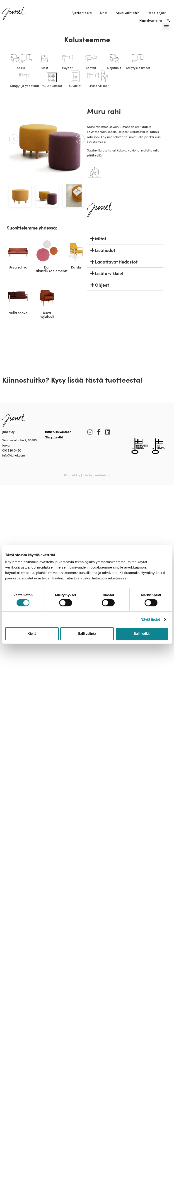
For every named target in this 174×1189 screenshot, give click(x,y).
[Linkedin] (107, 432)
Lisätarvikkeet (99, 85)
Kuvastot (75, 85)
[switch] (65, 602)
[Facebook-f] (99, 432)
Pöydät (67, 68)
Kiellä (31, 633)
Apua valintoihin (127, 12)
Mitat (100, 238)
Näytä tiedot (150, 619)
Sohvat (91, 68)
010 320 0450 (11, 450)
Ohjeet (102, 285)
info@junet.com (13, 455)
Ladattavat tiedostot (116, 262)
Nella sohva (18, 312)
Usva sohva (18, 266)
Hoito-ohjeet (156, 12)
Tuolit (44, 68)
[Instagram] (90, 432)
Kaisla (76, 266)
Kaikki (21, 68)
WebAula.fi (102, 475)
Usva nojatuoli (47, 314)
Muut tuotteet (52, 85)
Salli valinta (87, 633)
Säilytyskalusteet (138, 68)
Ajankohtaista (82, 12)
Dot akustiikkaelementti (52, 268)
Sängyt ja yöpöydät (24, 85)
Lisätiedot (105, 250)
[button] (166, 26)
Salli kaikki (142, 633)
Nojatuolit (114, 68)
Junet (103, 12)
